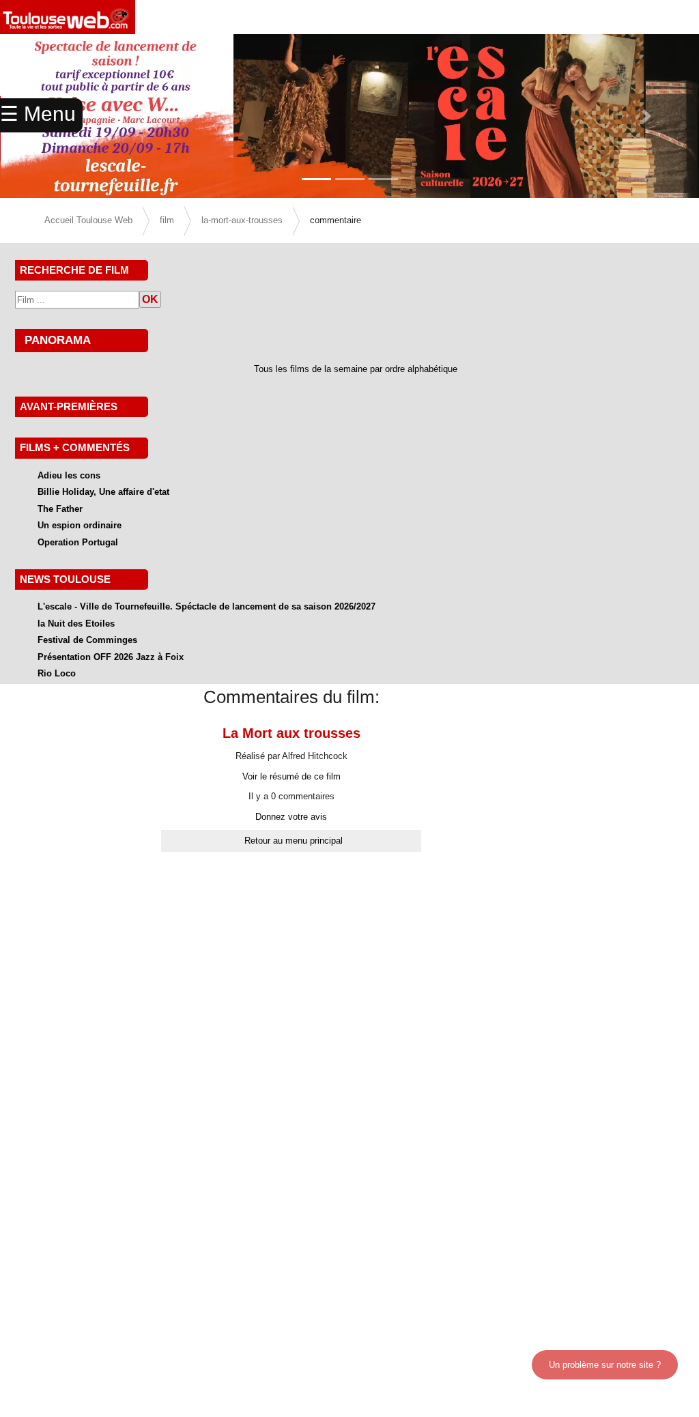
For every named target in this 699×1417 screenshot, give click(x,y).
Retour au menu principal (293, 840)
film (167, 220)
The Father (60, 509)
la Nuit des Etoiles (76, 623)
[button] (646, 116)
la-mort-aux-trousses (242, 220)
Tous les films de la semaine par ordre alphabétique (355, 369)
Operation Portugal (78, 542)
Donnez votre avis (291, 817)
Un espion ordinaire (80, 525)
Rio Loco (57, 673)
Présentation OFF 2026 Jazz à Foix (111, 657)
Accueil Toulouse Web (88, 220)
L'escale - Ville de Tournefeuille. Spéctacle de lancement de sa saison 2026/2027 (206, 606)
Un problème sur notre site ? (605, 1365)
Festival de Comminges (87, 640)
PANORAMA (58, 340)
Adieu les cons (69, 475)
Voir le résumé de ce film (291, 776)
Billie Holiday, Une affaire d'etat (103, 492)
